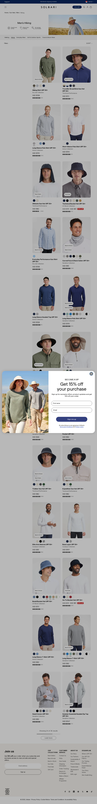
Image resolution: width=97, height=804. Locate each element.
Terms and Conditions (66, 427)
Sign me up (71, 419)
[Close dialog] (91, 373)
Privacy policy (79, 427)
